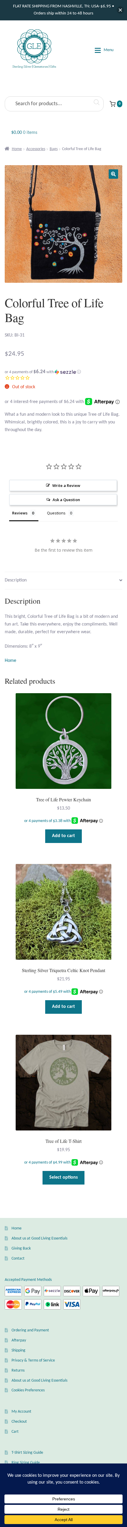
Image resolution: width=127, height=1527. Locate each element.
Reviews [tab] (19, 513)
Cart (15, 1431)
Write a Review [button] (66, 485)
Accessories (35, 149)
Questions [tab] (56, 513)
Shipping (18, 1350)
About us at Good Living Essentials (39, 1238)
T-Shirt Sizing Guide (27, 1452)
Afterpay (19, 1340)
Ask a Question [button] (66, 499)
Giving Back (21, 1248)
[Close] (120, 10)
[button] (113, 174)
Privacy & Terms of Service (33, 1360)
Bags (54, 149)
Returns (18, 1370)
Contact (18, 1258)
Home (17, 149)
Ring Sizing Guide (26, 1463)
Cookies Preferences (28, 1390)
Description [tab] (16, 580)
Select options (63, 1177)
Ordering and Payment (30, 1330)
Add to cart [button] (63, 836)
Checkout (19, 1421)
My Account (21, 1411)
